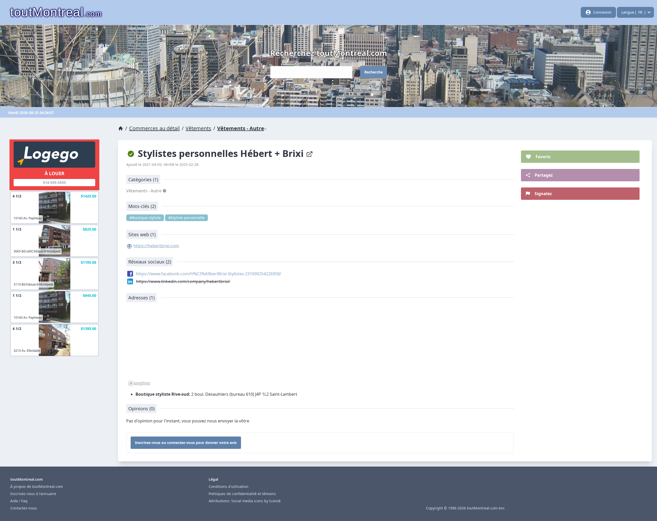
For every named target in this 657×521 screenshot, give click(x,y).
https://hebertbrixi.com (156, 246)
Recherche (373, 72)
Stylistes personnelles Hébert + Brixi (221, 153)
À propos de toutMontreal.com (36, 486)
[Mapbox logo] (139, 383)
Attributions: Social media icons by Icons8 (245, 500)
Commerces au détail (154, 128)
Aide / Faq (18, 500)
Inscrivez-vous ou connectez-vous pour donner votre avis (186, 442)
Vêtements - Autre (240, 128)
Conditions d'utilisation (228, 486)
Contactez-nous (23, 508)
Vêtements (198, 128)
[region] (320, 347)
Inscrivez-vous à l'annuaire (33, 493)
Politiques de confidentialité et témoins (242, 493)
